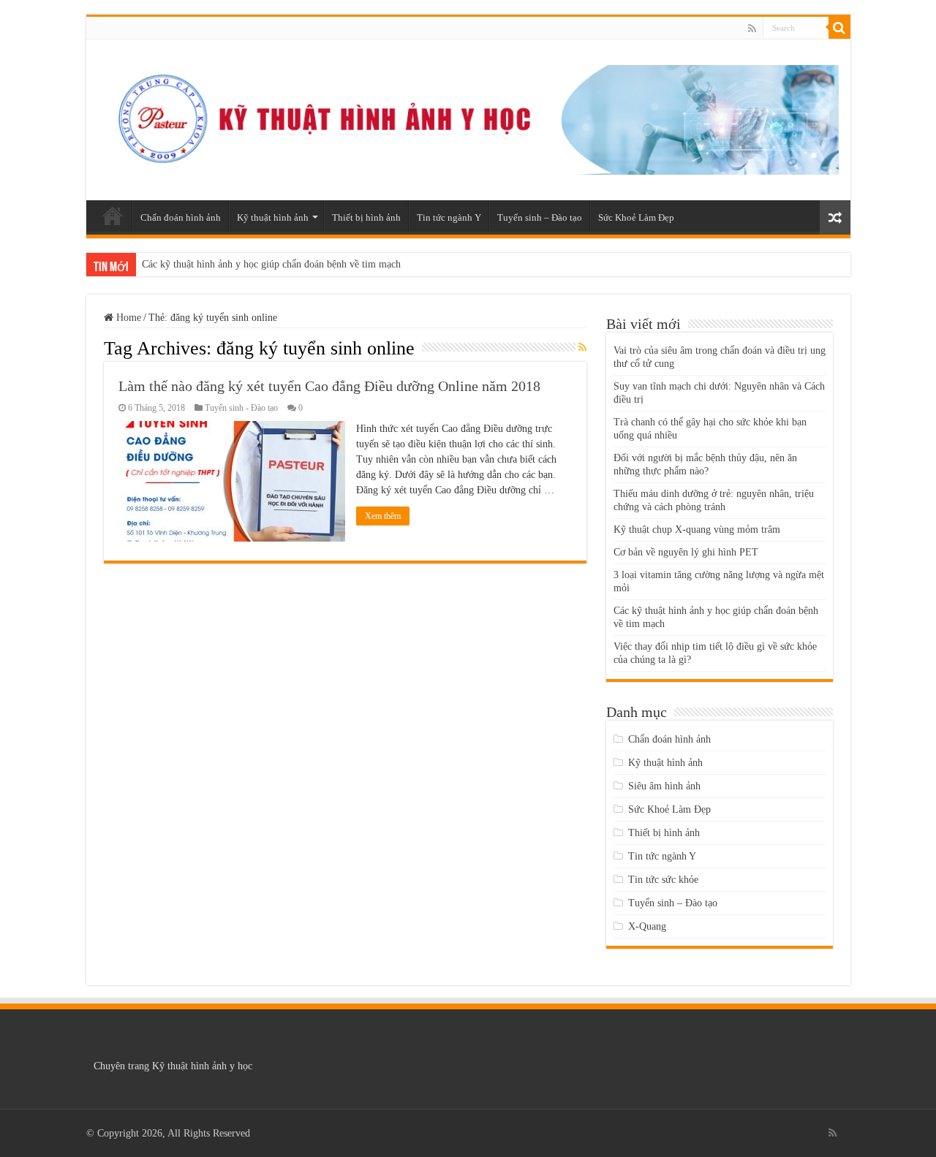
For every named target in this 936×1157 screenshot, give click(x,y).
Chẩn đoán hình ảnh (180, 217)
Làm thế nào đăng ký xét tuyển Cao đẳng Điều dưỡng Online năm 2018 (329, 386)
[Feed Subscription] (582, 348)
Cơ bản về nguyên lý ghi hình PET (686, 552)
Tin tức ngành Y (449, 217)
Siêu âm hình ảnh (664, 786)
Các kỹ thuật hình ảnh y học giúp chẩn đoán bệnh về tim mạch (271, 264)
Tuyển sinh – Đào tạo (539, 217)
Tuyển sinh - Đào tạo (241, 408)
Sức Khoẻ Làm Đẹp (636, 217)
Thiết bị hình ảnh (366, 217)
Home (127, 317)
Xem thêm (383, 516)
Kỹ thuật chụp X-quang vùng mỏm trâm (697, 529)
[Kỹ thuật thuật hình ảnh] (468, 116)
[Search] (839, 28)
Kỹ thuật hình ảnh (273, 217)
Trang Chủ (113, 215)
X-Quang (647, 926)
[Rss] (752, 28)
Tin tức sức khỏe (663, 879)
